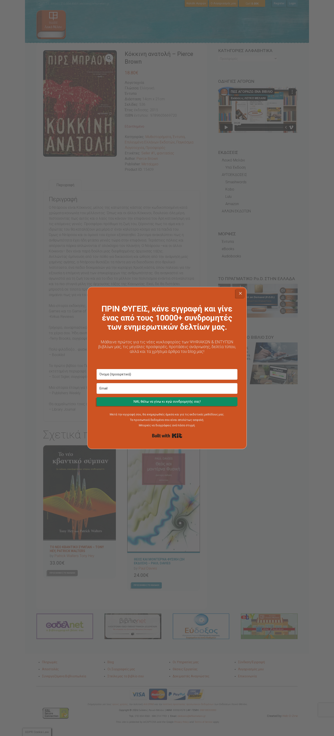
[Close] (240, 293)
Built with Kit (167, 436)
